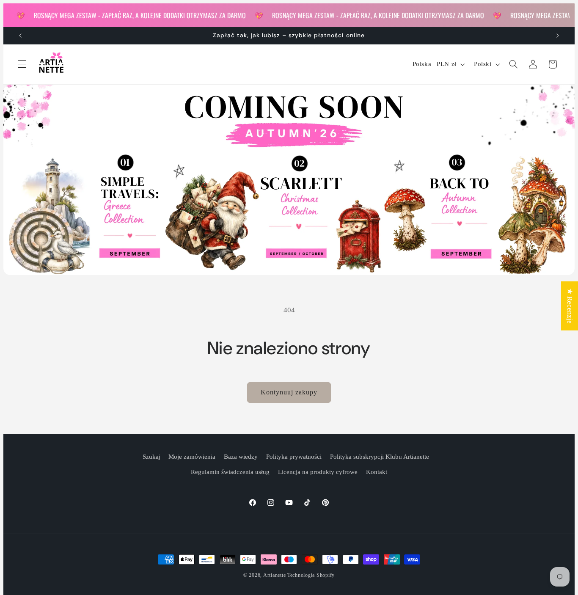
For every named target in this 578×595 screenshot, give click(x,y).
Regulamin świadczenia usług (230, 471)
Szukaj (151, 456)
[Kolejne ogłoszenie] (557, 35)
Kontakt (376, 471)
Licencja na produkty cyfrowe (318, 471)
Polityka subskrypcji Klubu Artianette (379, 456)
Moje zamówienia (191, 456)
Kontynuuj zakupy (289, 392)
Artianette (274, 575)
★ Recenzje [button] (570, 306)
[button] (22, 64)
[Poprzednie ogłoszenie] (20, 35)
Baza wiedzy (241, 456)
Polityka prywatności (294, 456)
